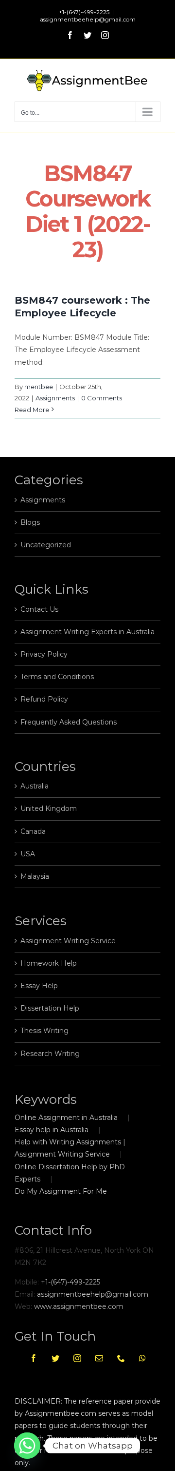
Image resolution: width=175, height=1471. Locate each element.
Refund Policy (44, 699)
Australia (34, 786)
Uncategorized (45, 544)
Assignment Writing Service (68, 940)
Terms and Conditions (57, 676)
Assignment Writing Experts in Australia (87, 631)
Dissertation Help (49, 1008)
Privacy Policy (44, 654)
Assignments (55, 398)
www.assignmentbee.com (78, 1306)
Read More (32, 410)
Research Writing (50, 1053)
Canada (33, 831)
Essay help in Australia (51, 1129)
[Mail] (99, 1358)
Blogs (30, 522)
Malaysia (34, 876)
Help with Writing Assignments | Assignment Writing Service (70, 1148)
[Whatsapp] (142, 1358)
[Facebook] (33, 1358)
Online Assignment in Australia (66, 1117)
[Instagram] (77, 1358)
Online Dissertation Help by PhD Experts (70, 1172)
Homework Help (48, 963)
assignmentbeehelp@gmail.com (88, 19)
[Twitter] (55, 1358)
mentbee (38, 387)
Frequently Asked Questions (68, 722)
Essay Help (39, 985)
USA (27, 853)
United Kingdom (48, 808)
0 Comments (101, 398)
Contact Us (39, 609)
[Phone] (121, 1358)
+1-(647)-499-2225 (70, 1282)
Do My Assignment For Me (61, 1191)
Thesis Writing (44, 1030)
